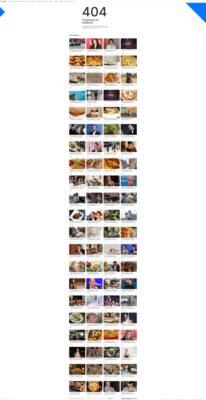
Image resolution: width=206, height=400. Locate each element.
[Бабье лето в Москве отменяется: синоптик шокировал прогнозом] (94, 98)
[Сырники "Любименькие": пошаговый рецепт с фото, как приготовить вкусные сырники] (112, 81)
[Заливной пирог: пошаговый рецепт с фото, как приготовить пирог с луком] (77, 115)
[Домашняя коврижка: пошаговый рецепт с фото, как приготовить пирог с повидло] (112, 115)
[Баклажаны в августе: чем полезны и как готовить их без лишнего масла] (77, 218)
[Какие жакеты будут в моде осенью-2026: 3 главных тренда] (77, 235)
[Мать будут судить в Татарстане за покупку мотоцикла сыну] (77, 46)
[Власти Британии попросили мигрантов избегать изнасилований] (129, 115)
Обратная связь (201, 399)
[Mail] (1, 1)
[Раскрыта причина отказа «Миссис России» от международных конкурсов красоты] (112, 303)
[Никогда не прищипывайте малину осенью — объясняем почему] (112, 132)
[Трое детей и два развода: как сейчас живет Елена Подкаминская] (112, 46)
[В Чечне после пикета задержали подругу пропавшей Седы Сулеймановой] (94, 321)
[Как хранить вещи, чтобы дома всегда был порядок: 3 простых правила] (94, 235)
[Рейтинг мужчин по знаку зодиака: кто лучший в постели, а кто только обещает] (129, 389)
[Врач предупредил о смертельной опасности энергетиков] (129, 355)
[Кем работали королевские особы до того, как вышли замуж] (129, 321)
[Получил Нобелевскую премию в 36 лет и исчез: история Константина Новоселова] (77, 252)
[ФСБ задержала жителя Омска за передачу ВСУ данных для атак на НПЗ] (77, 338)
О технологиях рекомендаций (170, 399)
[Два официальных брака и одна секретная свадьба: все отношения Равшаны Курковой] (94, 46)
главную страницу (93, 28)
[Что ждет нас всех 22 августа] (112, 98)
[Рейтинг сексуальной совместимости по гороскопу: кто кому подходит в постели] (77, 201)
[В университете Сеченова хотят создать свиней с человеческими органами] (112, 372)
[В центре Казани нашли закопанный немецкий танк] (129, 166)
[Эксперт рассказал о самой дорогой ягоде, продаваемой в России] (112, 218)
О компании (6, 399)
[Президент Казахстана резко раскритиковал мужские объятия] (129, 183)
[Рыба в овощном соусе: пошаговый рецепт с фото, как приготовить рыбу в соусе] (112, 338)
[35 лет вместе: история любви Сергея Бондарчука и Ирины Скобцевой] (77, 132)
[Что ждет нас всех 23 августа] (129, 46)
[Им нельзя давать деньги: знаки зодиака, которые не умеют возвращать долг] (94, 303)
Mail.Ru (2, 399)
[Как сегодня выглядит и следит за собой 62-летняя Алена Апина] (129, 338)
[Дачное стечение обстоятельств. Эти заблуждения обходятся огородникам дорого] (94, 372)
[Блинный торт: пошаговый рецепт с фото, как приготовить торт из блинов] (129, 372)
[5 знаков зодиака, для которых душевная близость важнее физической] (129, 201)
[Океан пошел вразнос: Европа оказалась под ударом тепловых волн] (77, 98)
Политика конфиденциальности (181, 399)
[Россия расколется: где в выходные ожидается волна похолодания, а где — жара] (129, 81)
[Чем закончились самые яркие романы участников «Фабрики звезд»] (129, 252)
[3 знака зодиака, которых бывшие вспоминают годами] (129, 269)
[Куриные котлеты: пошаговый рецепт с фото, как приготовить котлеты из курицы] (77, 166)
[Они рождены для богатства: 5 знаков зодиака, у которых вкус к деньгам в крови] (112, 183)
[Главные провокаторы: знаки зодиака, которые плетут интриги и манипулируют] (112, 269)
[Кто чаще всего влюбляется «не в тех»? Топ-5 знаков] (94, 355)
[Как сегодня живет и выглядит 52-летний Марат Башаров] (94, 132)
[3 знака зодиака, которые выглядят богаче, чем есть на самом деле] (112, 235)
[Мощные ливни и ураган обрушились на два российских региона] (129, 303)
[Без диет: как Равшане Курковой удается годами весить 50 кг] (77, 355)
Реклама (10, 399)
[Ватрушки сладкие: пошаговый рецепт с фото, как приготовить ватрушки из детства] (94, 166)
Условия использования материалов (192, 399)
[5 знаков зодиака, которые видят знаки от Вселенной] (94, 201)
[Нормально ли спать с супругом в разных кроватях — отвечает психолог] (77, 183)
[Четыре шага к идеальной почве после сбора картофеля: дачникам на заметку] (112, 201)
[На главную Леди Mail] (4, 1)
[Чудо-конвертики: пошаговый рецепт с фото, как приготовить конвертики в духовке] (77, 64)
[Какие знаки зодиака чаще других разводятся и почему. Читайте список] (112, 252)
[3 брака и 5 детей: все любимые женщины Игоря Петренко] (94, 218)
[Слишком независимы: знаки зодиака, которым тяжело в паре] (129, 218)
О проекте (163, 399)
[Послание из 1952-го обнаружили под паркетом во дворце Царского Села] (94, 81)
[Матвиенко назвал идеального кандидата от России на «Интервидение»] (129, 286)
